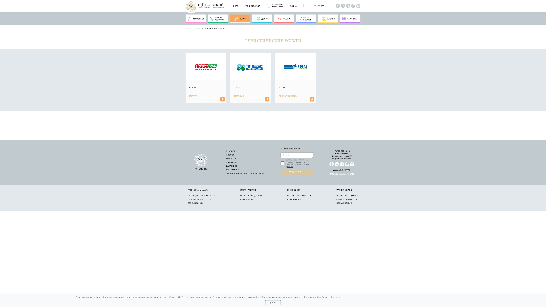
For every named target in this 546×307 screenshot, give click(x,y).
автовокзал (232, 170)
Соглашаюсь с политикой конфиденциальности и (297, 163)
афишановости (307, 19)
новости (230, 155)
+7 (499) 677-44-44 (321, 6)
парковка (231, 162)
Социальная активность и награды (245, 173)
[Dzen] (338, 6)
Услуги (198, 28)
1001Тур (193, 96)
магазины (198, 19)
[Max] (358, 6)
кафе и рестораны (220, 19)
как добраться (252, 6)
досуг (264, 19)
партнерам (352, 19)
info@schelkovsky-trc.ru (341, 159)
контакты (231, 158)
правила (230, 151)
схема (293, 6)
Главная (189, 28)
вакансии (231, 166)
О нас (235, 6)
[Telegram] (348, 6)
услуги (242, 19)
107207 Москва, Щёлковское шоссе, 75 (342, 155)
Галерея (331, 19)
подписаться (296, 172)
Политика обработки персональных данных (341, 170)
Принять (273, 302)
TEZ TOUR (239, 96)
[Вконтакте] (343, 6)
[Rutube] (353, 6)
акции (286, 19)
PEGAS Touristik (288, 96)
